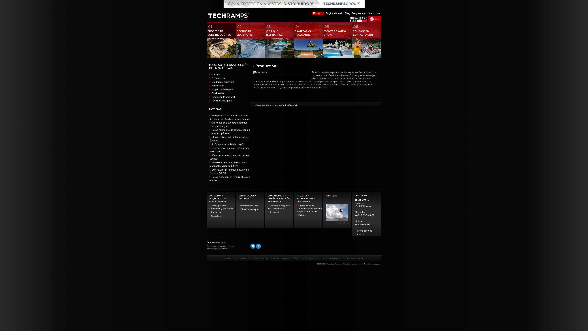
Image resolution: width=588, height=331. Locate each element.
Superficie (216, 216)
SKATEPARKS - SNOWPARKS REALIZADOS (326, 258)
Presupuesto (218, 78)
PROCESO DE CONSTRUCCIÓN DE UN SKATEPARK (250, 258)
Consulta (216, 74)
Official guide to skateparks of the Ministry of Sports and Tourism (309, 208)
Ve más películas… (343, 223)
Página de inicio (334, 13)
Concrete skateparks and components (279, 207)
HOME (227, 258)
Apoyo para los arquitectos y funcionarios (222, 207)
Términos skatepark (221, 100)
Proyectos (216, 212)
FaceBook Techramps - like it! (318, 13)
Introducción (217, 85)
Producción (217, 93)
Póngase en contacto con (366, 13)
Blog (347, 13)
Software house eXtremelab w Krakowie (373, 264)
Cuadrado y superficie (222, 82)
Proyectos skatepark (222, 89)
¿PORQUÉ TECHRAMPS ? (300, 258)
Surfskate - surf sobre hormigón (227, 144)
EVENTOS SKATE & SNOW (353, 258)
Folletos (302, 215)
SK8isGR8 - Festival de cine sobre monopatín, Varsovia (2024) (228, 164)
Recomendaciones (249, 205)
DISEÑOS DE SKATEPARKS (280, 258)
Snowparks (275, 212)
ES (375, 19)
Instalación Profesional (223, 97)
